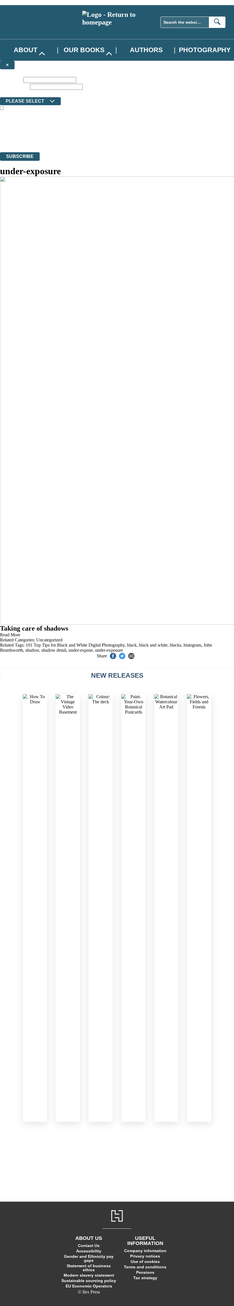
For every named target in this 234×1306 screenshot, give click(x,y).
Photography (205, 50)
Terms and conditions (145, 1267)
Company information (145, 1250)
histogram (192, 645)
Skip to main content (18, 2)
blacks (175, 645)
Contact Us (89, 1245)
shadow (32, 650)
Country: (9, 93)
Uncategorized (49, 639)
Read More (10, 634)
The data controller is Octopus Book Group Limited (46, 129)
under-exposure (109, 650)
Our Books (84, 50)
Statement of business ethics (89, 1268)
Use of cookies (145, 1261)
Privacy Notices (113, 139)
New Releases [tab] (117, 675)
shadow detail (53, 650)
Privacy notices (145, 1256)
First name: (11, 79)
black (132, 645)
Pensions (145, 1272)
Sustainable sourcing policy (88, 1280)
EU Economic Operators (89, 1286)
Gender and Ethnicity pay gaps (89, 1258)
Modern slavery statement (89, 1275)
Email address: (14, 86)
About (25, 50)
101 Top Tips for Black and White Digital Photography (75, 645)
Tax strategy (145, 1277)
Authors (146, 50)
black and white (153, 645)
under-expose (80, 650)
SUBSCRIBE (20, 156)
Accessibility (88, 1251)
